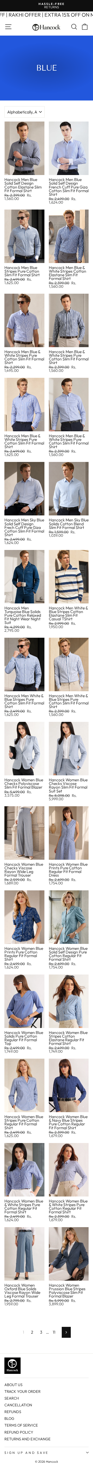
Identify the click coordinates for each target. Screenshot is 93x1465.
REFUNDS (12, 1411)
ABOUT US (13, 1384)
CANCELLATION (18, 1405)
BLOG (9, 1418)
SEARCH (11, 1398)
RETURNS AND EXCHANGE (27, 1439)
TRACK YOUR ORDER (22, 1391)
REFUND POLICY (18, 1432)
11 (54, 1332)
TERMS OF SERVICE (21, 1425)
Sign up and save (26, 1452)
